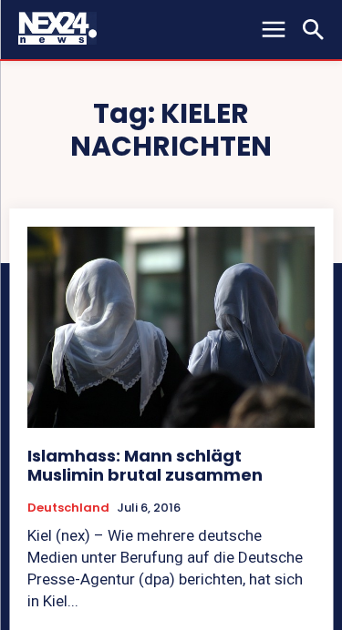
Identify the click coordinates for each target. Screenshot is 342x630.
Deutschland (68, 508)
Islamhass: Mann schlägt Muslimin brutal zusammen (145, 465)
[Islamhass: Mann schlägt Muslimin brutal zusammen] (171, 327)
